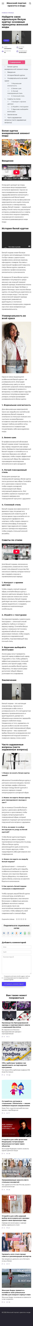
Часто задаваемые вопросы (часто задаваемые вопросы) (15, 120)
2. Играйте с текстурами (19, 106)
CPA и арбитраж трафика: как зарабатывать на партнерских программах (14, 1065)
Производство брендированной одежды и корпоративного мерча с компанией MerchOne (16, 1025)
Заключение (12, 114)
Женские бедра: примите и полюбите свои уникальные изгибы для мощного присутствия (16, 1292)
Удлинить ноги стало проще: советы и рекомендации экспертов (16, 1255)
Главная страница (8, 12)
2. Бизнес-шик (16, 88)
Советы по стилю (13, 99)
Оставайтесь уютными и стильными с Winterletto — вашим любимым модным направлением (16, 1103)
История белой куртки (16, 75)
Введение (11, 72)
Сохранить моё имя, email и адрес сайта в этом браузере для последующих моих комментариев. (17, 978)
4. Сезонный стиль (17, 96)
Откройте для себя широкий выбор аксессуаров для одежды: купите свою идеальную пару (15, 1218)
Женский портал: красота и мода (16, 4)
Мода (6, 40)
